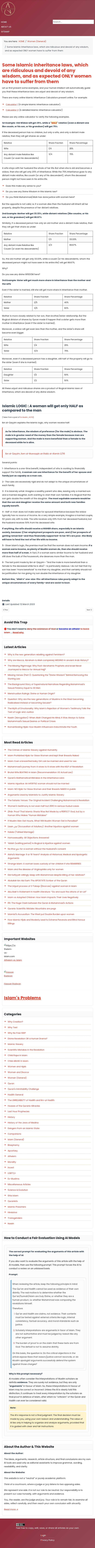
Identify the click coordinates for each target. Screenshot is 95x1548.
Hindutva (12, 1212)
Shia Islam (13, 1195)
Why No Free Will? (17, 1032)
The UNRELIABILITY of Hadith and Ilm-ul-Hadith (31, 1100)
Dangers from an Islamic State (23, 1128)
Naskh (11, 1223)
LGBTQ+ (12, 1173)
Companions (14, 1133)
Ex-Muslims (13, 1178)
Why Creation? (15, 1021)
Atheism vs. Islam (13, 960)
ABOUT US (6, 26)
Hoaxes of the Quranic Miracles (24, 1105)
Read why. (18, 632)
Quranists (13, 1201)
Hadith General (15, 1094)
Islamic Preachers (17, 1206)
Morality (12, 1161)
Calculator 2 (12, 110)
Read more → (11, 1509)
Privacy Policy (47, 1540)
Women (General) (17, 1077)
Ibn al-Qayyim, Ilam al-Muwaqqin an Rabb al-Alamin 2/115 (35, 453)
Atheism (12, 1156)
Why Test (12, 1027)
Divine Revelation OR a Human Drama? (27, 1038)
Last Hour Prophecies (18, 1111)
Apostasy (13, 1150)
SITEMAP (5, 31)
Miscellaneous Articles (19, 1184)
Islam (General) (16, 1139)
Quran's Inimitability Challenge (23, 1089)
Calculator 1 (12, 104)
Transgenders (15, 1218)
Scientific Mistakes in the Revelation (26, 1049)
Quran (11, 1083)
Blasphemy (13, 1145)
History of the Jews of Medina (23, 1122)
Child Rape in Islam (17, 1055)
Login (43, 1535)
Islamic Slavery (15, 1044)
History (11, 1117)
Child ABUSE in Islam (18, 1061)
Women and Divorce (18, 1072)
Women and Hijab (17, 1066)
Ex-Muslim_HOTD (26, 417)
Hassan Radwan (12, 983)
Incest (11, 1167)
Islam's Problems (22, 998)
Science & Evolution (18, 1189)
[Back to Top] (90, 1543)
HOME (4, 22)
